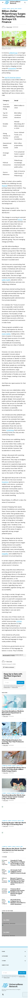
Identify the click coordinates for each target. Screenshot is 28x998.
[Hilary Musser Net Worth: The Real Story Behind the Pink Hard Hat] (14, 838)
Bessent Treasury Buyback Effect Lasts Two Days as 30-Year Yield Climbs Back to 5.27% (17, 881)
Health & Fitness (18, 736)
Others (4, 960)
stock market (6, 334)
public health (6, 280)
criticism (19, 621)
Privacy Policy (7, 687)
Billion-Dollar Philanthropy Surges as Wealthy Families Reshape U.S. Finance (13, 655)
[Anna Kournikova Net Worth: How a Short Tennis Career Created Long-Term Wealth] (14, 785)
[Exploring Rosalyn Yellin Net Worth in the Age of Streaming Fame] (14, 813)
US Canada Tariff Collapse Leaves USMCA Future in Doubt (18, 871)
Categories (5, 956)
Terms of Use (15, 687)
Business (4, 8)
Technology (20, 709)
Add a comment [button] (9, 667)
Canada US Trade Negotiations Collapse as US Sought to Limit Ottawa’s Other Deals (17, 863)
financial (4, 186)
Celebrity (14, 765)
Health (12, 736)
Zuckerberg (10, 430)
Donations (5, 482)
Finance (8, 8)
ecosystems (12, 68)
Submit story (5, 965)
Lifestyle (12, 8)
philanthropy (13, 53)
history (20, 219)
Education (4, 736)
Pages (3, 951)
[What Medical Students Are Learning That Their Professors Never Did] (14, 729)
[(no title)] (14, 918)
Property (20, 8)
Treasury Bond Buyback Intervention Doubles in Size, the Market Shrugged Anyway (17, 892)
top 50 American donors (13, 77)
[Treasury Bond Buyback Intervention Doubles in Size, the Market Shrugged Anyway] (4, 891)
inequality (5, 554)
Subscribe (20, 682)
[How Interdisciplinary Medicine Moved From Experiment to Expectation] (14, 701)
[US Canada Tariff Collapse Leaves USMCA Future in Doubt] (4, 871)
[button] (3, 2)
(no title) (6, 920)
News (16, 8)
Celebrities (4, 765)
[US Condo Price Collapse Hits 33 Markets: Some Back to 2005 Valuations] (4, 901)
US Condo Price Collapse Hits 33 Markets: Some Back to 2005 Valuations (17, 902)
